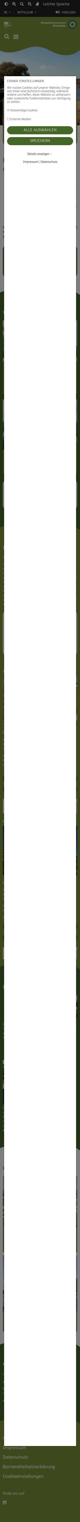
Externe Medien (20, 119)
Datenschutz (49, 161)
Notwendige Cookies (23, 110)
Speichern (40, 141)
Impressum (30, 161)
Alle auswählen (40, 130)
